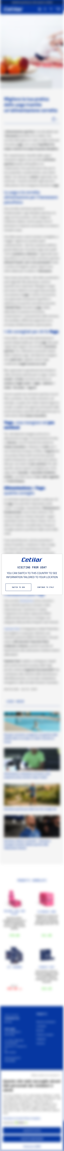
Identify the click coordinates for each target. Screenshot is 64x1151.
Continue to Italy (45, 587)
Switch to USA (18, 587)
